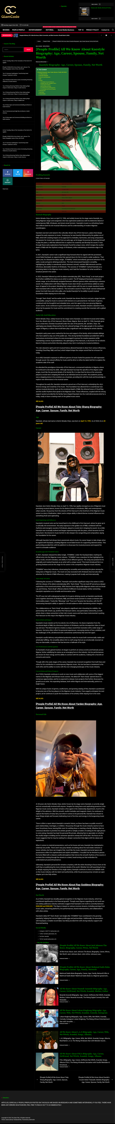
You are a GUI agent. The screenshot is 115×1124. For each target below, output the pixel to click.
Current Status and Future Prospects (48, 89)
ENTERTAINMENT (36, 29)
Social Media (42, 93)
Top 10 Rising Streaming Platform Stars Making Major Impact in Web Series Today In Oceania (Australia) (16, 93)
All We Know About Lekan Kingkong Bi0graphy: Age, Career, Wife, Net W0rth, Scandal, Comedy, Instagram (83, 1011)
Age (40, 78)
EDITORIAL (50, 30)
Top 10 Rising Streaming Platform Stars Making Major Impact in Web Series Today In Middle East (16, 99)
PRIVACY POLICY (92, 30)
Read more (5, 189)
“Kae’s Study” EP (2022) (45, 84)
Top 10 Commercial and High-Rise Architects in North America (16, 112)
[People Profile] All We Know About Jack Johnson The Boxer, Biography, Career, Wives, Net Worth (83, 946)
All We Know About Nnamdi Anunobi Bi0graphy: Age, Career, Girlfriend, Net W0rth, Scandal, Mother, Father (84, 990)
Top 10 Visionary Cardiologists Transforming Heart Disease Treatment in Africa (15, 74)
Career (41, 80)
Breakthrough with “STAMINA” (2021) (48, 83)
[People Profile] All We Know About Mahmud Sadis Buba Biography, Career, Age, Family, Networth (85, 968)
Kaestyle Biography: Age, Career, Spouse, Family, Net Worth (52, 72)
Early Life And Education (45, 77)
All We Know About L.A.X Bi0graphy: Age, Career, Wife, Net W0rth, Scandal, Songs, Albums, (84, 1033)
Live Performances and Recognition (48, 87)
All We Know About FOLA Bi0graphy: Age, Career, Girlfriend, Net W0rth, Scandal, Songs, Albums (82, 1055)
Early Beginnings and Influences (47, 81)
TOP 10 (80, 30)
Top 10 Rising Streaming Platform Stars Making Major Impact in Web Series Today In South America (16, 86)
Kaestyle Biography (44, 75)
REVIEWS (6, 30)
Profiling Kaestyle (43, 74)
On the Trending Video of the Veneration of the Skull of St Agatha (17, 61)
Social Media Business (66, 30)
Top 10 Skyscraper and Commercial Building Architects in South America (17, 105)
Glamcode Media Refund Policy (101, 8)
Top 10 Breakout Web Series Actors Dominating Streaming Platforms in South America (17, 80)
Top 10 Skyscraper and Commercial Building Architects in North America (17, 118)
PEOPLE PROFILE (18, 30)
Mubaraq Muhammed (41, 61)
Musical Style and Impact (46, 86)
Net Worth (42, 92)
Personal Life (42, 90)
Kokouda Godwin (64, 958)
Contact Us (105, 30)
